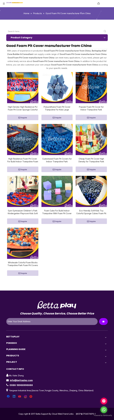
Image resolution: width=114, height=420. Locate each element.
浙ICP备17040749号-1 (86, 414)
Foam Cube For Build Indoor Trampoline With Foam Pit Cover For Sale (57, 212)
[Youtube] (20, 396)
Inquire (24, 117)
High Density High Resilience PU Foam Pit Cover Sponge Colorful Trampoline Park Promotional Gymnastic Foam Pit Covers (23, 108)
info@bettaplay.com (21, 380)
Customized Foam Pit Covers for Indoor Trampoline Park (57, 160)
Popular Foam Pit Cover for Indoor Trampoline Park (91, 108)
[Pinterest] (31, 396)
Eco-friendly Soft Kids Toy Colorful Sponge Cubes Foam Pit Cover (91, 212)
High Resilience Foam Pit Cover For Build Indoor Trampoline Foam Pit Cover (22, 160)
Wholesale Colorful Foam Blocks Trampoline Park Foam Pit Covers (23, 263)
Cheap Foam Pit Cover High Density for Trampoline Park (91, 160)
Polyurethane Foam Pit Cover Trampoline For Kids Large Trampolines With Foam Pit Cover (57, 108)
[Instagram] (25, 396)
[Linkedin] (14, 396)
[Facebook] (8, 396)
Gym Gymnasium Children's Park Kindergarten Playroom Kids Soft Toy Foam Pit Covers (23, 212)
